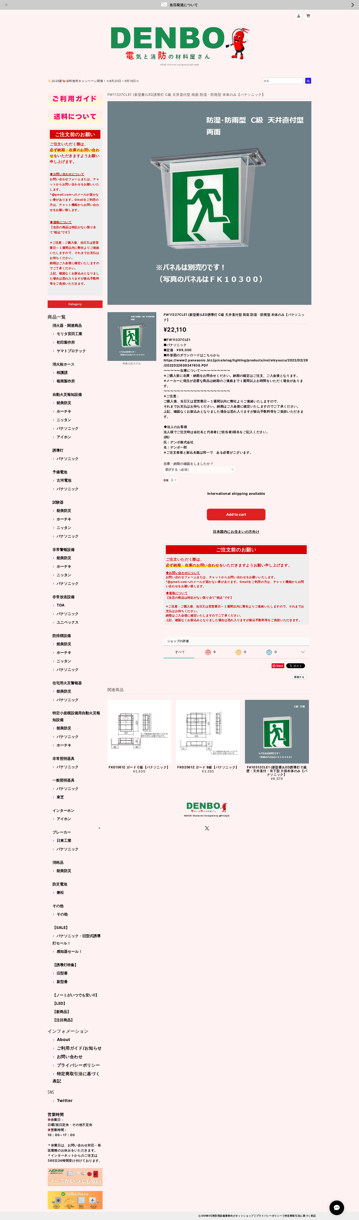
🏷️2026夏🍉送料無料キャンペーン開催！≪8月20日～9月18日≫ (93, 81)
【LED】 (60, 1003)
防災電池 (60, 884)
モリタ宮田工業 (69, 333)
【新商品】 (62, 1011)
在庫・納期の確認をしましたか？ (189, 464)
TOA (60, 605)
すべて (180, 652)
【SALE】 (61, 927)
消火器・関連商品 (67, 325)
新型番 (62, 981)
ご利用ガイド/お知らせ (79, 1048)
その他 (58, 905)
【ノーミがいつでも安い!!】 (76, 995)
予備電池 (60, 472)
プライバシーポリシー (78, 1065)
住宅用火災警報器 (67, 683)
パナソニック (68, 428)
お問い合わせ (70, 1056)
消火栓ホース (63, 364)
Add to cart (236, 514)
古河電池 (64, 480)
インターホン (63, 810)
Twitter (65, 1100)
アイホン (64, 437)
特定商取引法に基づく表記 (300, 1215)
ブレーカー (62, 832)
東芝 (60, 797)
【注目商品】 (63, 1020)
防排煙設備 (62, 635)
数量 (166, 480)
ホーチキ (64, 411)
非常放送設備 (63, 597)
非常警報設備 (63, 549)
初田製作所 (66, 342)
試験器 (58, 502)
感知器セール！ (69, 951)
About (63, 1039)
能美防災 (64, 402)
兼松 (60, 892)
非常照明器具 (63, 758)
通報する (299, 676)
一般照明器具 (63, 780)
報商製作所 (66, 381)
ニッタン (64, 419)
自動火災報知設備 (67, 394)
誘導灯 (58, 450)
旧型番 (62, 973)
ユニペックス (68, 622)
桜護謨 (62, 372)
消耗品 (58, 862)
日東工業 (64, 840)
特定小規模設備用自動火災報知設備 (76, 716)
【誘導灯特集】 (65, 964)
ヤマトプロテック (71, 350)
